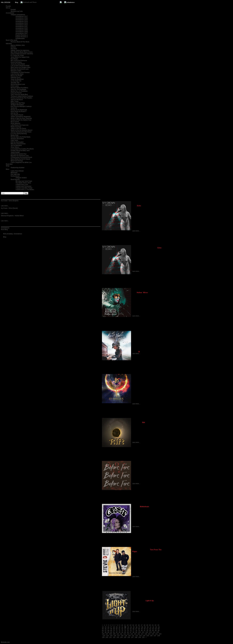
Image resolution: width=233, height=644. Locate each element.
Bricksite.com (5, 642)
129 (126, 635)
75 (128, 630)
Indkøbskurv (71, 2)
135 (147, 635)
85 (156, 630)
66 (103, 630)
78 (136, 630)
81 (145, 630)
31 (122, 627)
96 (128, 632)
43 (156, 627)
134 (144, 635)
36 (136, 627)
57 (136, 629)
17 (141, 625)
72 (119, 630)
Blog (16, 2)
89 (108, 632)
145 (125, 637)
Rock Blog (4, 229)
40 (148, 627)
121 (156, 634)
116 (138, 634)
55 (131, 629)
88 (105, 632)
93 (119, 632)
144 (121, 637)
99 (136, 632)
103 (150, 632)
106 (103, 634)
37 (139, 627)
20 (150, 625)
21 (153, 625)
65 (158, 629)
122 (160, 634)
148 (136, 637)
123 (104, 635)
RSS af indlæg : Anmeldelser (12, 234)
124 (107, 635)
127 (118, 635)
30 (119, 627)
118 (146, 634)
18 (144, 625)
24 (103, 627)
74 (125, 630)
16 (139, 625)
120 (153, 634)
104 (154, 632)
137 (155, 635)
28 (114, 627)
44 (159, 627)
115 (135, 634)
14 (133, 625)
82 (147, 630)
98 (133, 632)
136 (151, 635)
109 (114, 634)
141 (110, 637)
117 (142, 634)
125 (111, 635)
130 (129, 635)
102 (147, 632)
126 (115, 635)
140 (107, 637)
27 (111, 627)
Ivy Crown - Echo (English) (9, 201)
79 (139, 630)
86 (158, 630)
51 (119, 629)
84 (153, 630)
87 (103, 632)
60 (145, 629)
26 (108, 627)
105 (157, 632)
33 (128, 627)
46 (105, 629)
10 (122, 625)
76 (131, 630)
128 (122, 635)
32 (125, 627)
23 (158, 625)
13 (130, 625)
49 (114, 629)
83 (150, 630)
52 (122, 629)
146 (128, 637)
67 (105, 630)
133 (140, 635)
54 (128, 629)
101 (143, 632)
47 (108, 629)
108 (110, 634)
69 (111, 630)
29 (117, 627)
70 (114, 630)
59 (142, 629)
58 (139, 629)
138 (158, 635)
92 (117, 632)
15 (136, 625)
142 (114, 637)
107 (107, 634)
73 (122, 630)
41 (150, 627)
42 (153, 627)
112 (124, 634)
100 (139, 632)
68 (108, 630)
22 (155, 625)
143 (117, 637)
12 (128, 625)
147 (132, 637)
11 (125, 625)
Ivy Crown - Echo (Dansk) (9, 208)
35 (134, 627)
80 (142, 630)
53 (125, 629)
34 (131, 627)
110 (117, 634)
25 (105, 627)
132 (136, 635)
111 (121, 634)
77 (133, 630)
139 (103, 637)
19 (147, 625)
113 (128, 634)
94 (122, 632)
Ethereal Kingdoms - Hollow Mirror (12, 216)
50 (117, 629)
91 (114, 632)
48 (111, 629)
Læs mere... (5, 206)
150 (143, 637)
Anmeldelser (5, 228)
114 (131, 634)
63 (153, 629)
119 (149, 634)
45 (103, 629)
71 (117, 630)
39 (145, 627)
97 (131, 632)
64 (156, 629)
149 (139, 637)
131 (133, 635)
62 (150, 629)
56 (133, 629)
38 (142, 627)
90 (111, 632)
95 (125, 632)
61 (147, 629)
